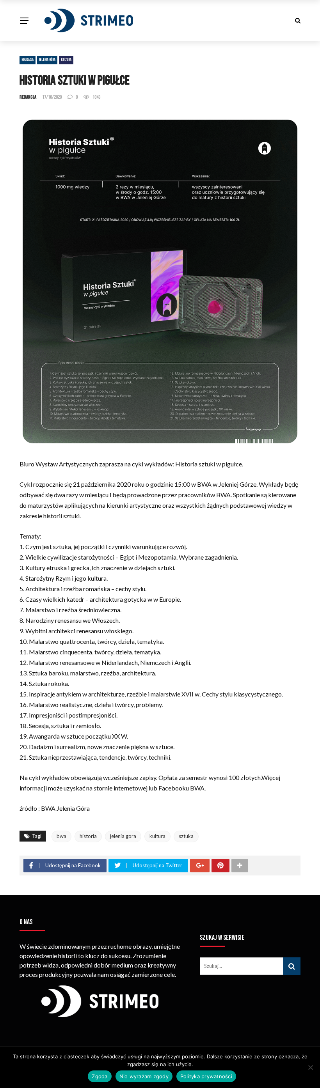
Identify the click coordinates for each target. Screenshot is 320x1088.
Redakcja (28, 97)
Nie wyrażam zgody (144, 1076)
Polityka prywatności (206, 1076)
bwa (61, 836)
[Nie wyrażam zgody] (310, 1067)
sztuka (186, 836)
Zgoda (99, 1076)
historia (88, 836)
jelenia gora (123, 836)
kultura (157, 836)
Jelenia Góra (47, 59)
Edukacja (27, 59)
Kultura (66, 59)
